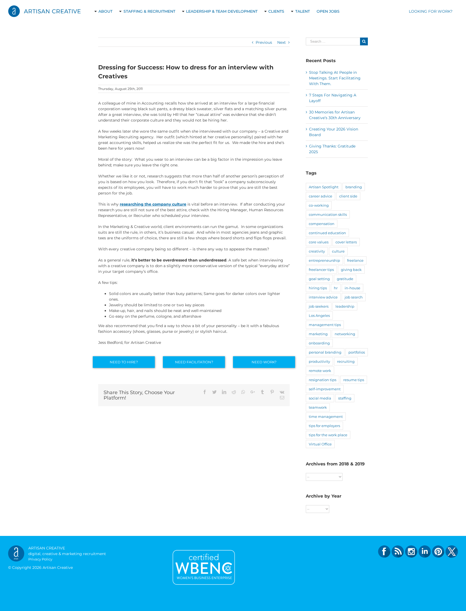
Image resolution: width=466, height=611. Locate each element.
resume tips (353, 380)
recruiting (346, 361)
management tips (325, 325)
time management (326, 416)
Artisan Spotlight (323, 187)
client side (348, 196)
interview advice (323, 297)
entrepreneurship (324, 260)
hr (336, 288)
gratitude (345, 279)
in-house (352, 288)
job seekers (318, 306)
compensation (321, 223)
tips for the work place (328, 435)
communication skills (328, 214)
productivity (319, 361)
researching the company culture (153, 204)
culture (338, 251)
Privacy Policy (40, 559)
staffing (344, 398)
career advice (320, 196)
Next (281, 42)
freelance (355, 260)
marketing (318, 334)
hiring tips (318, 288)
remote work (320, 370)
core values (318, 242)
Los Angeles (319, 315)
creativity (317, 251)
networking (345, 334)
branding (353, 187)
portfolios (356, 352)
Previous (264, 42)
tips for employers (324, 426)
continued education (327, 233)
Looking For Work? (431, 11)
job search (354, 297)
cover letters (346, 242)
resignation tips (322, 380)
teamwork (318, 407)
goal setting (319, 279)
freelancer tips (321, 269)
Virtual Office (320, 444)
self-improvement (325, 389)
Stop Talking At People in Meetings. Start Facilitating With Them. (335, 78)
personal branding (325, 352)
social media (320, 398)
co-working (319, 205)
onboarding (319, 343)
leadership (344, 306)
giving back (351, 269)
